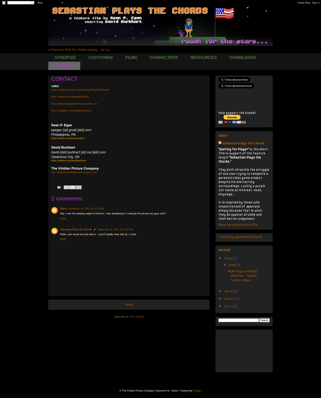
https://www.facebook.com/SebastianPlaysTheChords (80, 89)
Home (129, 304)
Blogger (197, 390)
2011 (228, 306)
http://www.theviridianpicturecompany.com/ (74, 172)
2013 (228, 291)
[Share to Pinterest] (80, 187)
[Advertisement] (237, 349)
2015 (228, 258)
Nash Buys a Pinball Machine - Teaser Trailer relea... (242, 275)
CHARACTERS (164, 57)
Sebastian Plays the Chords (76, 229)
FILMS (131, 57)
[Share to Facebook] (76, 187)
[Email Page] (58, 187)
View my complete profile (238, 224)
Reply (63, 218)
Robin (63, 208)
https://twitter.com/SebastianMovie (70, 96)
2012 (228, 298)
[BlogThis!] (69, 187)
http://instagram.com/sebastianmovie (71, 110)
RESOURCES (204, 57)
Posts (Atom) (136, 316)
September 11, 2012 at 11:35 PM (115, 229)
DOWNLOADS (242, 57)
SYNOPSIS (65, 57)
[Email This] (65, 187)
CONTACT (64, 66)
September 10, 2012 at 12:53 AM (86, 208)
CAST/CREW (100, 57)
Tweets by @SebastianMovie (240, 237)
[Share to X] (72, 187)
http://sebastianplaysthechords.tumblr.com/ (74, 103)
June (232, 265)
